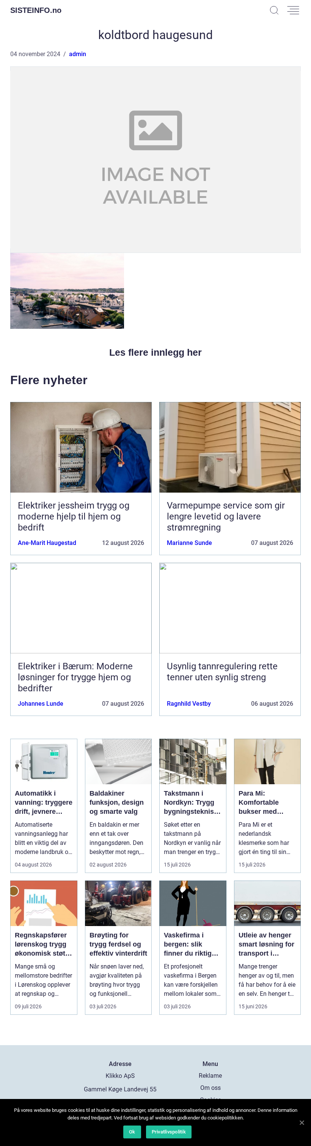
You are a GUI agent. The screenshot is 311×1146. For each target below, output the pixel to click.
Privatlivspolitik (169, 1132)
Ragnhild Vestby (189, 703)
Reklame (210, 1075)
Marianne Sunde (189, 542)
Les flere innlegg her (155, 352)
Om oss (210, 1087)
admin (77, 54)
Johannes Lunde (40, 703)
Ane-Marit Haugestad (47, 542)
